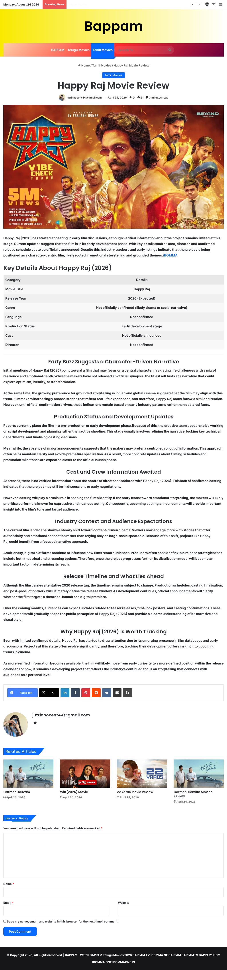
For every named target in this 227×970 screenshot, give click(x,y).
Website (123, 902)
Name (8, 884)
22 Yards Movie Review (135, 792)
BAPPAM (57, 50)
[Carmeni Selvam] (28, 773)
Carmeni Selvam (16, 792)
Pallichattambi (79, 4)
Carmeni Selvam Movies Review (193, 794)
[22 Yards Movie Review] (142, 773)
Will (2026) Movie (74, 792)
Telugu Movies (78, 50)
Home (85, 65)
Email (8, 902)
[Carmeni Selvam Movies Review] (199, 773)
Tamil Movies (103, 50)
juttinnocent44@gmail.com (84, 97)
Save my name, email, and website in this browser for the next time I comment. (62, 921)
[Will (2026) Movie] (85, 773)
